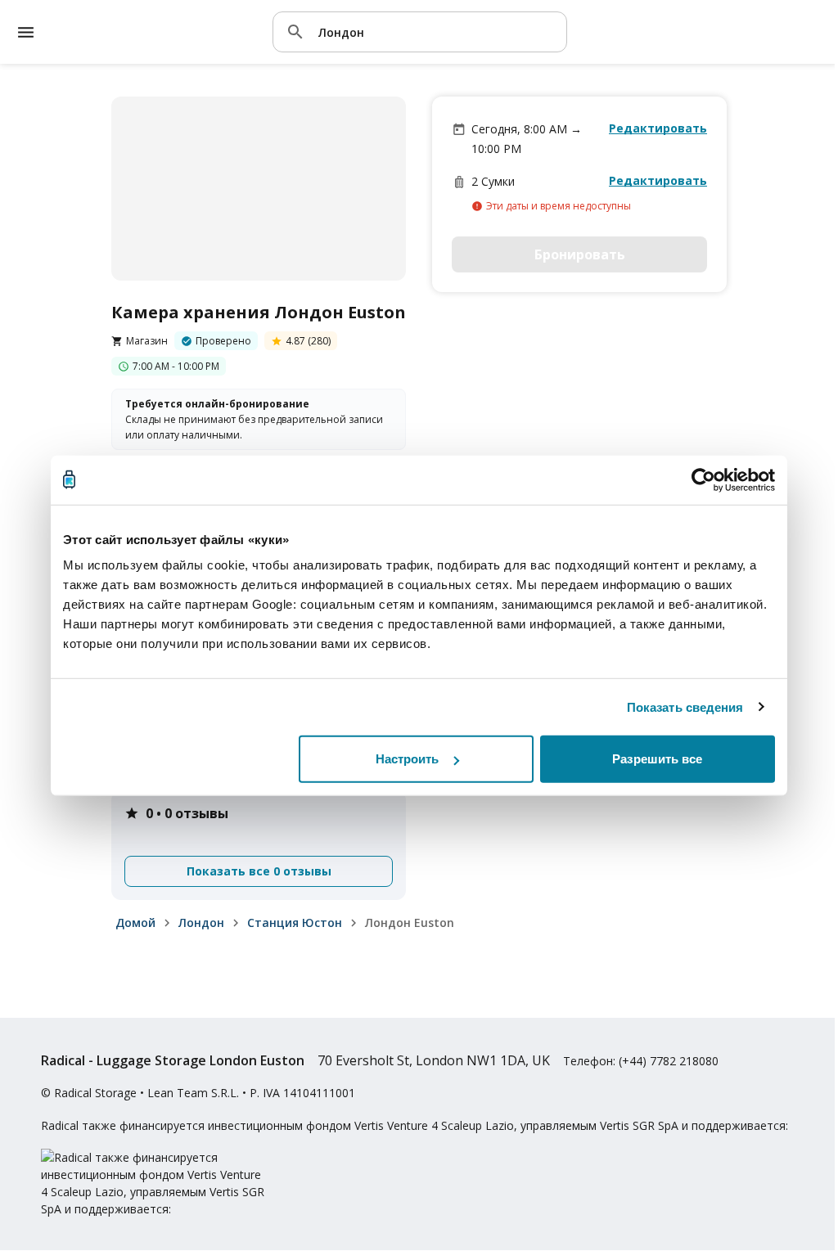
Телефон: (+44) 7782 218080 (641, 1061)
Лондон (201, 922)
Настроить (407, 759)
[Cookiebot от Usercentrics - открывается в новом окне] (703, 479)
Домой (135, 922)
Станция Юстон (294, 922)
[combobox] (436, 31)
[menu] (26, 32)
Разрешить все (657, 759)
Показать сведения (685, 706)
